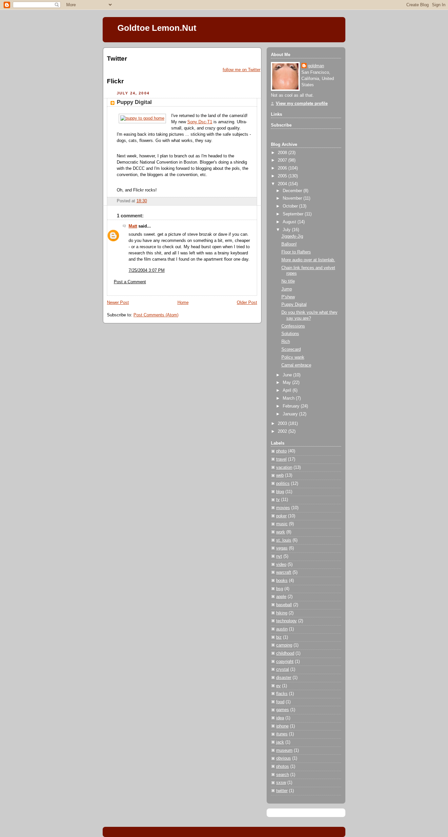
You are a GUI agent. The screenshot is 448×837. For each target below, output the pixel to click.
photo (281, 451)
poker (281, 516)
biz (279, 637)
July (287, 230)
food (280, 702)
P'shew (288, 297)
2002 (283, 431)
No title (288, 281)
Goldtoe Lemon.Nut (156, 28)
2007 (283, 160)
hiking (281, 613)
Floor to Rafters (296, 252)
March (289, 398)
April (288, 390)
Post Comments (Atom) (155, 315)
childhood (285, 653)
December (293, 191)
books (282, 580)
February (292, 406)
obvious (283, 758)
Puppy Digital (134, 102)
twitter (282, 790)
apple (281, 596)
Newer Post (118, 302)
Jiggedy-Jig (292, 236)
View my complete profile (302, 103)
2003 (283, 423)
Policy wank (292, 357)
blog (280, 491)
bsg (279, 589)
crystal (282, 669)
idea (280, 718)
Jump (286, 289)
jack (280, 742)
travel (281, 459)
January (291, 414)
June (288, 375)
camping (284, 645)
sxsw (281, 782)
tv (278, 499)
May (287, 382)
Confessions (293, 326)
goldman (316, 66)
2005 (283, 176)
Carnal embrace (296, 365)
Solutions (290, 333)
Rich (285, 341)
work (280, 532)
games (282, 709)
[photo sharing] (142, 118)
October (291, 206)
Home (183, 302)
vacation (284, 467)
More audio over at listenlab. (308, 260)
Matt (133, 226)
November (293, 198)
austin (282, 629)
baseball (284, 605)
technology (286, 621)
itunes (282, 734)
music (282, 524)
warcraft (283, 572)
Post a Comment (130, 282)
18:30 (141, 201)
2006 (283, 168)
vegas (282, 548)
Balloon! (289, 244)
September (294, 214)
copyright (285, 661)
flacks (282, 693)
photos (282, 766)
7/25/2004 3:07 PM (147, 270)
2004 (283, 184)
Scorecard (291, 349)
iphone (282, 726)
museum (284, 750)
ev (278, 686)
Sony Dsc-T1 (199, 122)
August (290, 222)
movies (283, 508)
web (280, 475)
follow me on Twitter (241, 70)
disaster (283, 677)
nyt (279, 556)
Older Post (247, 302)
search (282, 774)
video (281, 564)
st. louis (283, 540)
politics (283, 483)
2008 (283, 152)
